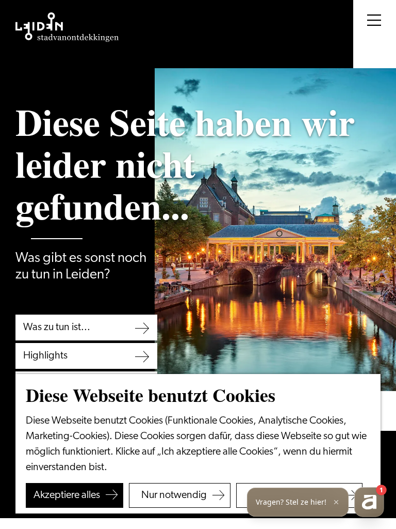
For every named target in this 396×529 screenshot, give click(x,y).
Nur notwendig (174, 495)
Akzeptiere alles (67, 495)
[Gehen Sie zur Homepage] (67, 27)
